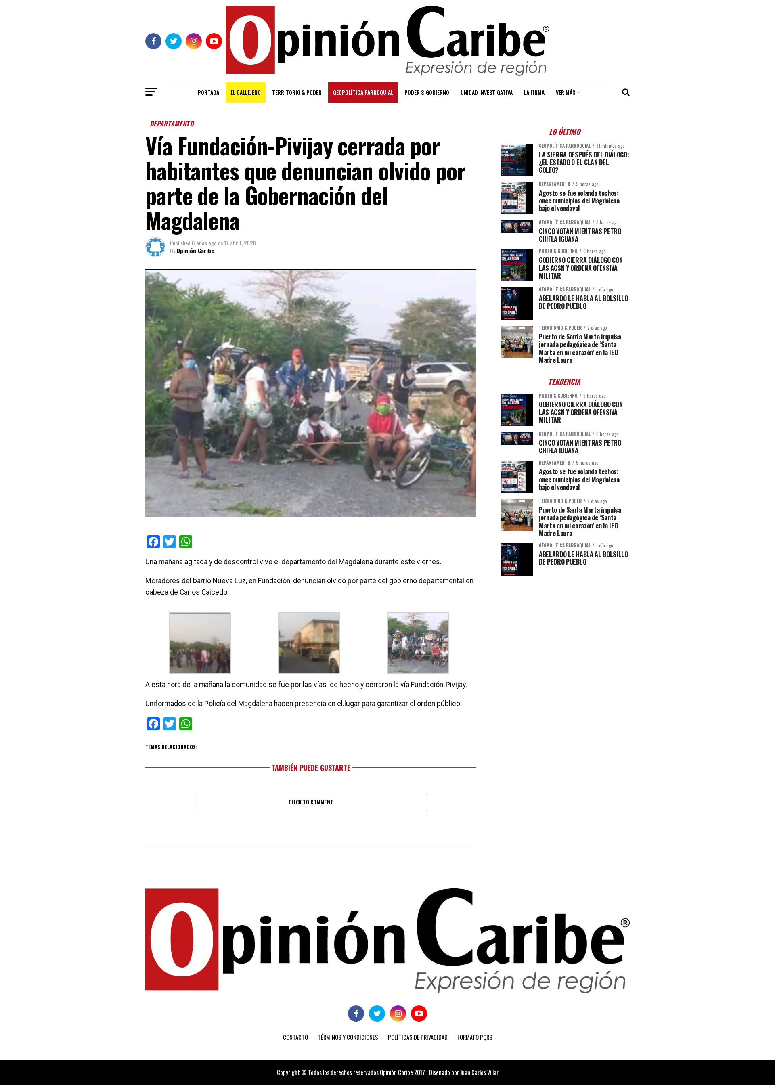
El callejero (245, 92)
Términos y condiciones (348, 1037)
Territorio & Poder (297, 92)
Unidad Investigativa (487, 92)
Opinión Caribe (195, 250)
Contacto (295, 1037)
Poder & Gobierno (426, 92)
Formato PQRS (474, 1037)
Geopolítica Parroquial (363, 92)
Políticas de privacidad (418, 1037)
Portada (208, 92)
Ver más (565, 92)
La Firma (534, 92)
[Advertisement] (565, 638)
